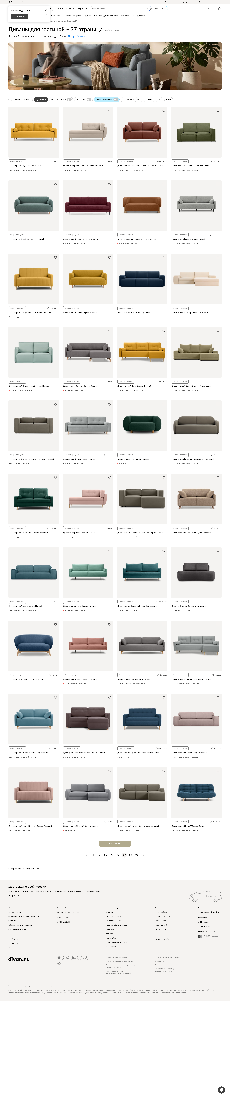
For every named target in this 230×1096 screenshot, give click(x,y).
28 (130, 855)
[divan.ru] (18, 958)
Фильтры (42, 99)
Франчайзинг (13, 948)
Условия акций (161, 961)
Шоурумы (82, 9)
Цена (139, 99)
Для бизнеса (13, 939)
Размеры (149, 99)
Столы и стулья (161, 929)
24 (105, 855)
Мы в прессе (111, 947)
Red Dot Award (204, 922)
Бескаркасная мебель (163, 921)
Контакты (12, 921)
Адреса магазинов (113, 916)
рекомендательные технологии (56, 986)
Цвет (159, 99)
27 (124, 855)
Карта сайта (111, 938)
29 (136, 855)
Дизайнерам (13, 943)
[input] (118, 9)
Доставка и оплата (113, 921)
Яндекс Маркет (204, 912)
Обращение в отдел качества (20, 925)
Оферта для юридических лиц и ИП (120, 961)
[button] (209, 9)
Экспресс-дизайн (162, 939)
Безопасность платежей (164, 965)
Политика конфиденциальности (167, 957)
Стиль (168, 99)
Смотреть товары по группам (22, 869)
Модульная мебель (162, 925)
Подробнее (75, 36)
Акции (59, 9)
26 (118, 855)
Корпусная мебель (162, 916)
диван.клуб (110, 929)
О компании (110, 912)
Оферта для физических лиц (117, 957)
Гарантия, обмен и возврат (117, 925)
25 (111, 855)
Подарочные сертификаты (116, 942)
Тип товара (127, 99)
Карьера (109, 934)
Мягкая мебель (161, 912)
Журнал (70, 9)
